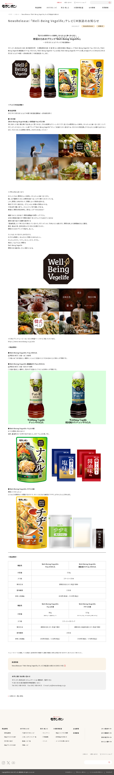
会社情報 (92, 7)
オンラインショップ (81, 2)
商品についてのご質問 (62, 733)
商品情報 (38, 7)
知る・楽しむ (65, 7)
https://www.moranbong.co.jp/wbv (21, 341)
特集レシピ (25, 745)
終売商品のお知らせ (61, 737)
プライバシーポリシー (81, 772)
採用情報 (105, 7)
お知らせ (59, 2)
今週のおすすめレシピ (28, 733)
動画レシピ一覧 (26, 741)
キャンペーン (46, 733)
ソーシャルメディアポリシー (96, 772)
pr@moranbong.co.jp (58, 685)
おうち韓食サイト (106, 733)
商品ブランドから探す (10, 745)
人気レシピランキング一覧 (29, 737)
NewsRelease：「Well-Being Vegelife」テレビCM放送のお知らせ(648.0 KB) (38, 666)
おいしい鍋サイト (106, 742)
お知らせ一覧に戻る (16, 696)
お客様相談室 (78, 7)
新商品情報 (7, 733)
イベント (45, 741)
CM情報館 (45, 737)
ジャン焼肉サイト (106, 729)
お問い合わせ (68, 2)
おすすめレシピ (52, 7)
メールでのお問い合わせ (62, 741)
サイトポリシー (69, 772)
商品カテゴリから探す (10, 737)
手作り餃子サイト (106, 737)
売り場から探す (8, 741)
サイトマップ (109, 772)
